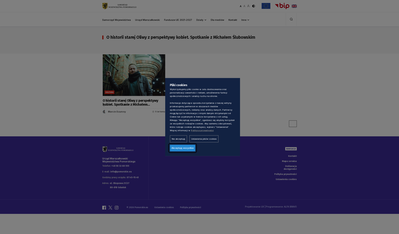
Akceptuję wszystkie (182, 147)
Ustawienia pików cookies (204, 139)
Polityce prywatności (202, 130)
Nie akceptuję (178, 139)
